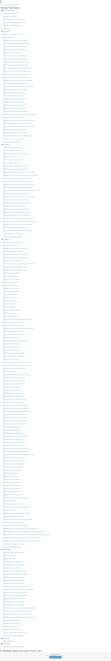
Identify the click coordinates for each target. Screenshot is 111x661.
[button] (1, 1)
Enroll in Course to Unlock (55, 657)
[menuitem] (1, 3)
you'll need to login (60, 655)
